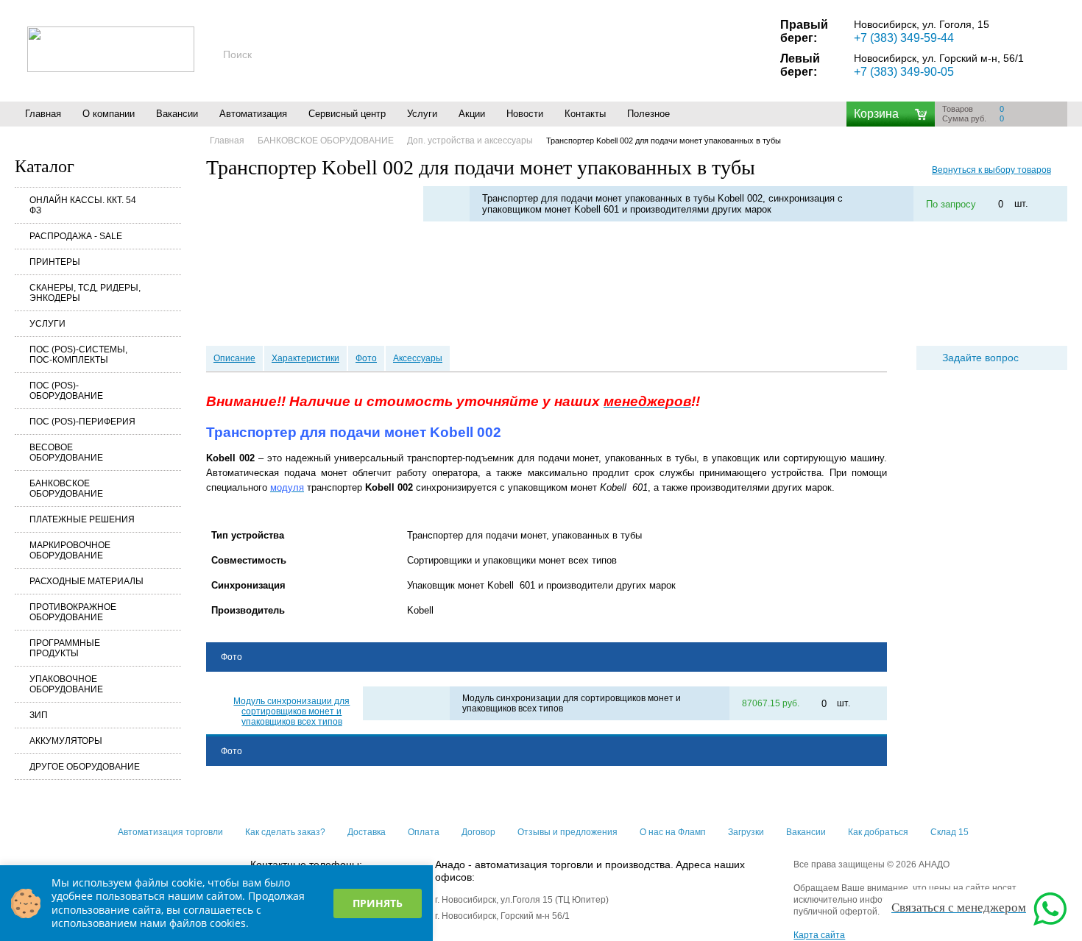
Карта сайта (819, 935)
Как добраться (878, 832)
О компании (108, 113)
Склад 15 (949, 832)
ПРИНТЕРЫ (54, 262)
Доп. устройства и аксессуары (470, 140)
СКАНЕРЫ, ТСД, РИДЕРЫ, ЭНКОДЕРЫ (85, 293)
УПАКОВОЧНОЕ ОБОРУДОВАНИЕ (66, 684)
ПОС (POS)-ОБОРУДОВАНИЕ (66, 390)
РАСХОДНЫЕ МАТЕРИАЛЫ (86, 581)
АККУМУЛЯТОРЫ (65, 741)
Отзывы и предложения (567, 832)
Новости (524, 113)
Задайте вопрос (980, 357)
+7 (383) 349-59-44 (904, 38)
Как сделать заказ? (285, 832)
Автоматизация (253, 113)
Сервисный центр (347, 113)
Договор (478, 832)
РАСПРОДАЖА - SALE (75, 236)
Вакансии (177, 113)
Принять (378, 903)
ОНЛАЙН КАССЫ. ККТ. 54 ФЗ (82, 205)
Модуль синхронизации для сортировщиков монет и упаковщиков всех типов (291, 711)
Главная (43, 113)
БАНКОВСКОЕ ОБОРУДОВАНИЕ (66, 488)
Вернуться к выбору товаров (991, 170)
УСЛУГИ (47, 324)
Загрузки (746, 832)
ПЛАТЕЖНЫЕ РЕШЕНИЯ (82, 519)
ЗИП (38, 715)
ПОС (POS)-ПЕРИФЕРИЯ (82, 421)
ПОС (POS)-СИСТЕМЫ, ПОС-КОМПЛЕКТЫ (78, 354)
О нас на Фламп (673, 832)
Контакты (585, 113)
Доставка (366, 832)
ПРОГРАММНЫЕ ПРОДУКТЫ (64, 648)
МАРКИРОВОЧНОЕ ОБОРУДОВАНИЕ (69, 550)
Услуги (422, 113)
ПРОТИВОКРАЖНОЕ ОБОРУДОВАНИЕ (72, 612)
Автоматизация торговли (170, 832)
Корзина (876, 113)
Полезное (648, 113)
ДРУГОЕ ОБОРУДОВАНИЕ (84, 766)
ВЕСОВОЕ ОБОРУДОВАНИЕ (66, 452)
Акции (472, 113)
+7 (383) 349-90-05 (904, 71)
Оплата (423, 832)
